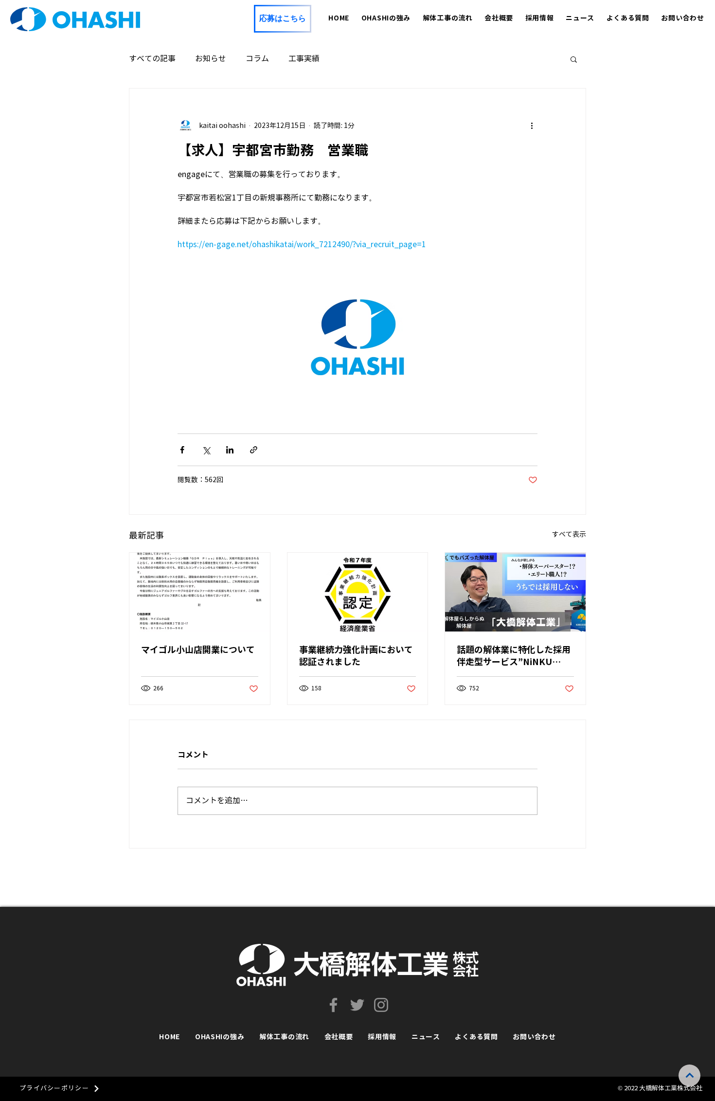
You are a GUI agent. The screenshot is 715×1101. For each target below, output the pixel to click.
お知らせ (210, 58)
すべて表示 (569, 534)
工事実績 (304, 58)
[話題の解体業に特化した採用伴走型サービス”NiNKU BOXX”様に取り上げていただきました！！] (515, 592)
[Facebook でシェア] (182, 449)
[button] (573, 59)
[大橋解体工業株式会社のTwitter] (357, 1004)
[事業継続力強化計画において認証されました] (357, 592)
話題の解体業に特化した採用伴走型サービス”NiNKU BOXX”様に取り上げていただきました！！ (515, 656)
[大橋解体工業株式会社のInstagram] (381, 1004)
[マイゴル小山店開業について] (199, 592)
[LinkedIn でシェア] (229, 449)
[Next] (689, 1075)
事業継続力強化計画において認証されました (356, 656)
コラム (257, 58)
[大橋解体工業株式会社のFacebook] (333, 1004)
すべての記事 (152, 58)
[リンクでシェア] (253, 449)
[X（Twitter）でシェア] (206, 449)
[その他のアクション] (531, 125)
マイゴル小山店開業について (198, 649)
